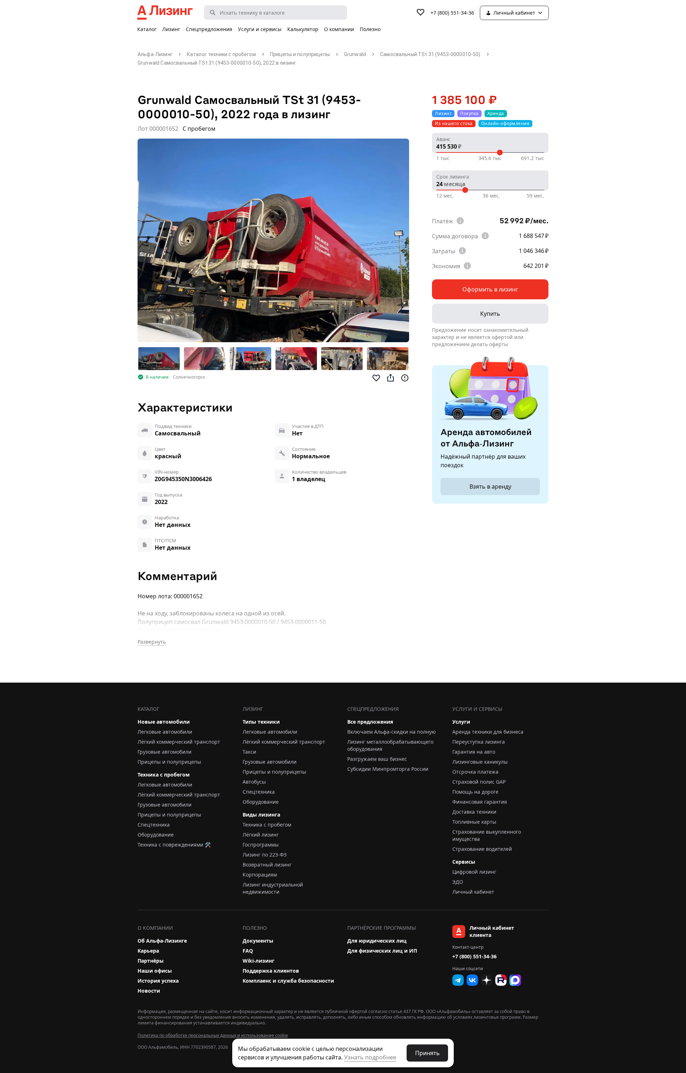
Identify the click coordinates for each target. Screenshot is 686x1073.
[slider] (499, 152)
